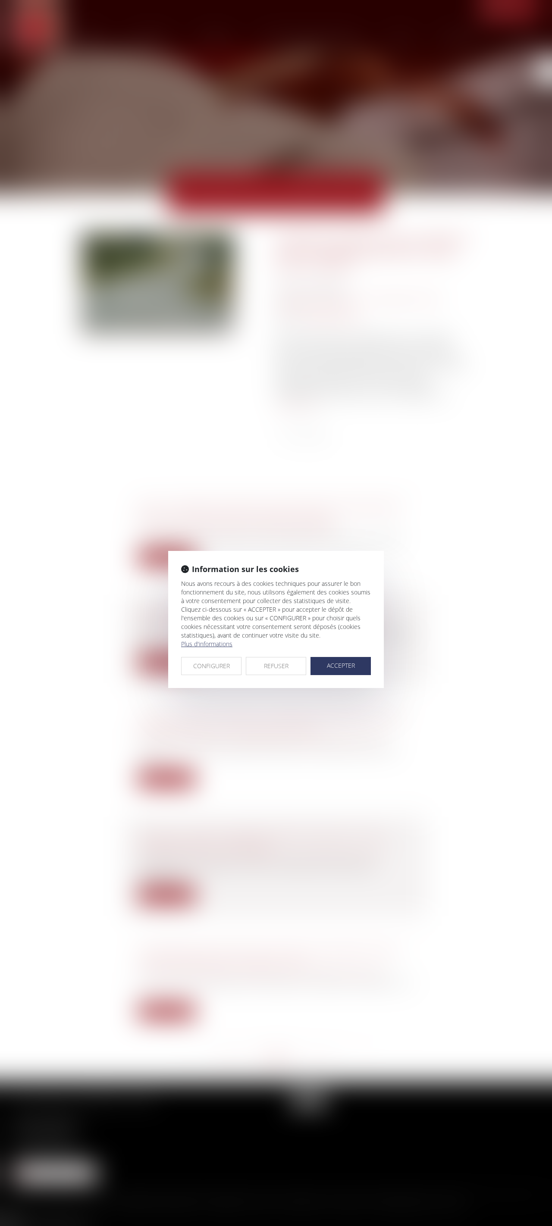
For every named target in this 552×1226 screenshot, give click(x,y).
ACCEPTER (341, 665)
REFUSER (276, 666)
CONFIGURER (211, 666)
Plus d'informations (206, 644)
